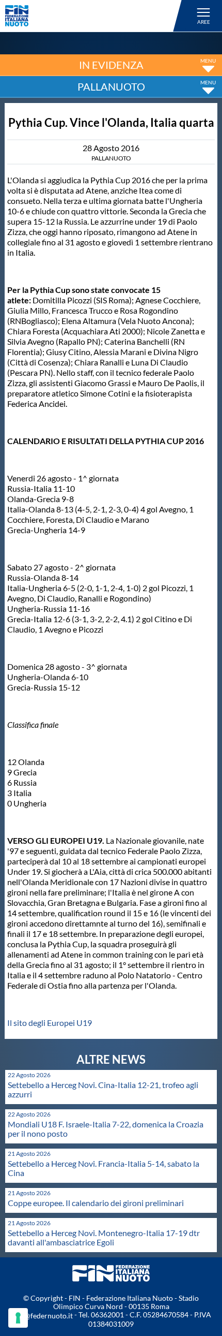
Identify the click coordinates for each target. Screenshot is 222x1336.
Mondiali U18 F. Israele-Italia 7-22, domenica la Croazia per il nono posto (105, 1128)
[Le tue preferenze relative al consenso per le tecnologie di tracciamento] (18, 1318)
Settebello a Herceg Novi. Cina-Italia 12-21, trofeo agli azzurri (103, 1089)
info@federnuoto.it (42, 1315)
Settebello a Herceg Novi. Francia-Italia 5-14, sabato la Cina (103, 1168)
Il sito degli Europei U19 (49, 1022)
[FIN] (95, 15)
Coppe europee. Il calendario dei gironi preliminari (96, 1203)
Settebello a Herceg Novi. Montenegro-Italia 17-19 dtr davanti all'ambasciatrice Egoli (104, 1237)
